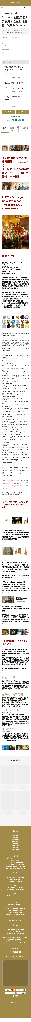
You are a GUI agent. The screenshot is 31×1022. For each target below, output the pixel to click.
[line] (13, 120)
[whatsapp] (19, 120)
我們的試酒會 (15, 850)
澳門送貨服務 (15, 841)
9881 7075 (20, 877)
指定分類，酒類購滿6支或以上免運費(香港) (15, 30)
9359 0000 (20, 881)
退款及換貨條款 (15, 839)
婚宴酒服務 (15, 843)
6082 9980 (17, 879)
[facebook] (16, 120)
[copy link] (23, 120)
